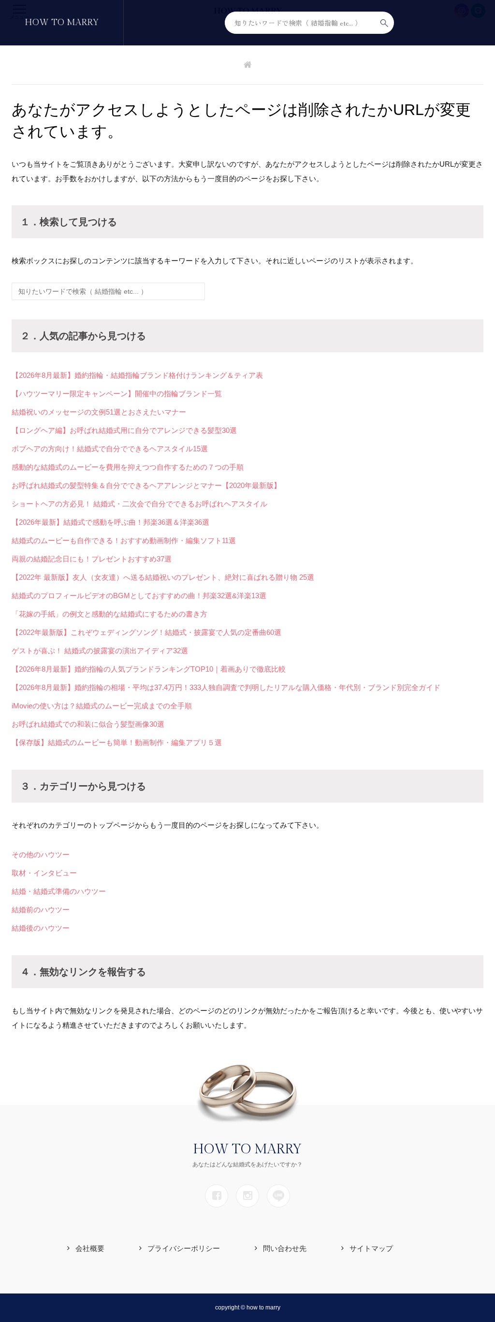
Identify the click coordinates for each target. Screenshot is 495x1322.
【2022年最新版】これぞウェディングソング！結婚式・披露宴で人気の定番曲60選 (146, 632)
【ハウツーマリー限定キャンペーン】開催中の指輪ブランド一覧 (117, 393)
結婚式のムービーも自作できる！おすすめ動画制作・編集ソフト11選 (124, 540)
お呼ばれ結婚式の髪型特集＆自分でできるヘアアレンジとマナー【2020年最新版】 (146, 485)
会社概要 (89, 1248)
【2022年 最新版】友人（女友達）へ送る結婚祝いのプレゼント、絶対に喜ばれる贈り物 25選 (163, 577)
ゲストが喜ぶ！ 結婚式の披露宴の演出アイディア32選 (100, 651)
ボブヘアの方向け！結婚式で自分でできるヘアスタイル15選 (110, 449)
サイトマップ (371, 1248)
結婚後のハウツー (41, 928)
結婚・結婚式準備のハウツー (59, 891)
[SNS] (216, 1195)
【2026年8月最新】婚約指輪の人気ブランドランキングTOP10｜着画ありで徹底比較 (149, 669)
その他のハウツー (41, 854)
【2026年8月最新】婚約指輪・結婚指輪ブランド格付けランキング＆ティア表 (137, 375)
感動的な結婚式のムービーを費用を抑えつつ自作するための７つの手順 (128, 467)
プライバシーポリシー (183, 1248)
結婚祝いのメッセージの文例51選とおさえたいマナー (99, 412)
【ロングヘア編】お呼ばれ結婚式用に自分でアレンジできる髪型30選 (124, 430)
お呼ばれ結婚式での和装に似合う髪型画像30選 (88, 724)
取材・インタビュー (44, 873)
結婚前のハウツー (41, 909)
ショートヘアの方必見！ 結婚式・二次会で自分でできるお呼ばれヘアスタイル (139, 504)
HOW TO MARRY (62, 22)
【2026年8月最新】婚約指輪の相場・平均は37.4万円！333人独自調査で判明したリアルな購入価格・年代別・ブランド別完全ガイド (226, 687)
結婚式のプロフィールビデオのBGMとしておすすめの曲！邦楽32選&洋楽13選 (139, 595)
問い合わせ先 (284, 1248)
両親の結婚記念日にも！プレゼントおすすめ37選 (92, 559)
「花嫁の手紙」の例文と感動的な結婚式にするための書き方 (109, 614)
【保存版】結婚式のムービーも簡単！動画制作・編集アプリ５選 (117, 742)
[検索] (384, 23)
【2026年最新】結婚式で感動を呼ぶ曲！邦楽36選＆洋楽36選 (110, 522)
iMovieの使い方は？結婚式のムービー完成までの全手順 (102, 706)
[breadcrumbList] (248, 65)
